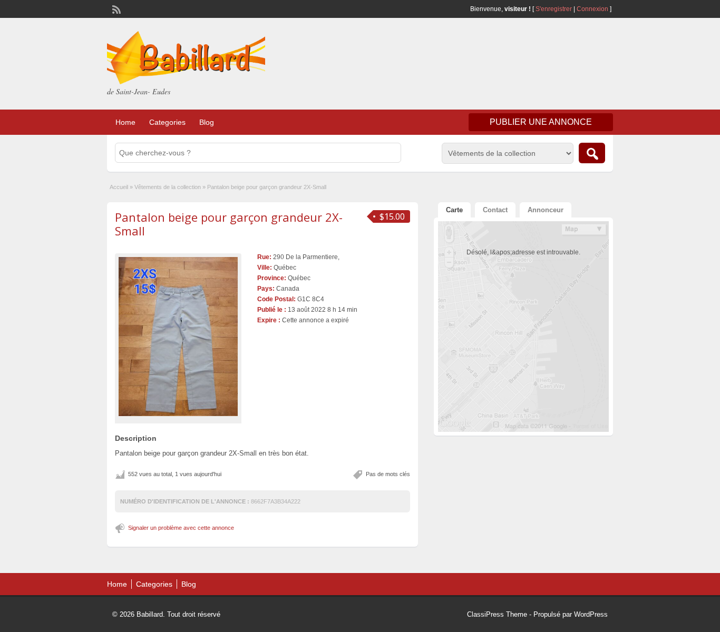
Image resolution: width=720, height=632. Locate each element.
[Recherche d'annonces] (592, 153)
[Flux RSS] (115, 8)
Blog (206, 122)
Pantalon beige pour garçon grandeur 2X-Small (229, 224)
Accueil (119, 187)
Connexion (593, 9)
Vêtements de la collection (167, 187)
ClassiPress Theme (497, 614)
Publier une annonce (541, 121)
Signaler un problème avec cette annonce (181, 528)
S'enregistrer (554, 9)
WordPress (591, 614)
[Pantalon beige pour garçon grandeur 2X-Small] (178, 336)
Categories (167, 122)
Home (125, 122)
